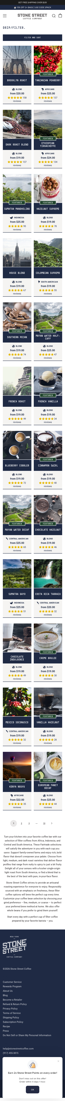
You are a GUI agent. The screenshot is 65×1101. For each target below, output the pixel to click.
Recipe (6, 1029)
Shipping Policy (11, 1020)
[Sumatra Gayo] (17, 576)
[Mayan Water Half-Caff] (48, 320)
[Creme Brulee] (48, 640)
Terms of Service (12, 1016)
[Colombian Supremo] (48, 255)
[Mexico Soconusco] (17, 705)
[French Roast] (17, 384)
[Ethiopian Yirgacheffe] (48, 127)
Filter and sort (32, 41)
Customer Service (12, 985)
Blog (5, 998)
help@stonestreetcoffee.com (18, 1051)
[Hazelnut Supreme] (48, 191)
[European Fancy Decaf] (48, 769)
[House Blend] (17, 255)
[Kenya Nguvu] (17, 769)
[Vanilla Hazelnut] (48, 705)
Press (6, 1034)
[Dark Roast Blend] (17, 127)
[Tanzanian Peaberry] (48, 63)
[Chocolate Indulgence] (17, 640)
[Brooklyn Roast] (17, 63)
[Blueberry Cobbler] (17, 448)
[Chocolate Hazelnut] (48, 512)
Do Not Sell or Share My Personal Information (27, 1038)
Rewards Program (12, 989)
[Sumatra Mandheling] (17, 191)
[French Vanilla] (48, 384)
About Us (8, 994)
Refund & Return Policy (15, 1007)
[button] (15, 100)
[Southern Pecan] (17, 320)
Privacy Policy (10, 1011)
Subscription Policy (13, 1025)
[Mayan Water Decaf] (17, 512)
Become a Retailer (12, 1003)
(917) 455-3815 (10, 1056)
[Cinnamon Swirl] (48, 448)
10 (44, 826)
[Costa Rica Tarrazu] (48, 576)
